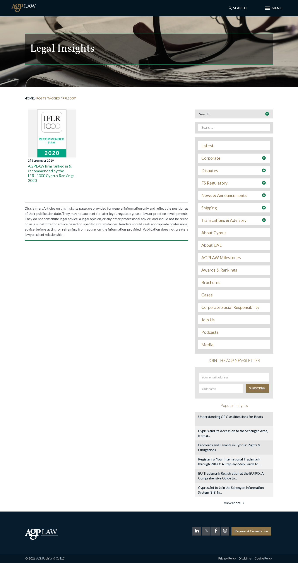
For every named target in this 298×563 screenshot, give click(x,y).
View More (232, 503)
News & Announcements (224, 195)
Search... (205, 114)
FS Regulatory (214, 183)
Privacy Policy (227, 558)
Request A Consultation (251, 531)
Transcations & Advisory (224, 220)
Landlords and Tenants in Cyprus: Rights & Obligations (229, 447)
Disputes (209, 170)
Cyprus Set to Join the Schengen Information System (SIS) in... (231, 489)
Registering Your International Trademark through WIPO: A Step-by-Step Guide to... (229, 461)
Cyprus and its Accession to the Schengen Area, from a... (233, 433)
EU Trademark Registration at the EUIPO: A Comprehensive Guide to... (231, 475)
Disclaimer (245, 558)
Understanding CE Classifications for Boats (230, 416)
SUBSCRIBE (257, 388)
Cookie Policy (263, 558)
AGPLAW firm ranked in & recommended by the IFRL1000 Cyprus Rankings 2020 (51, 173)
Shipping (209, 207)
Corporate (211, 158)
